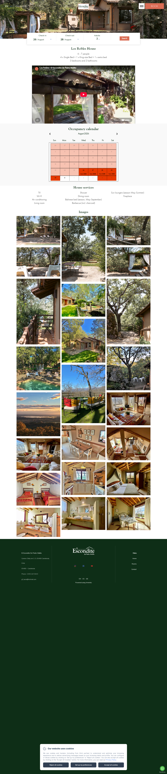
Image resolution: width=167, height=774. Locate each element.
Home (134, 558)
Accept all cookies (111, 765)
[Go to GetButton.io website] (162, 772)
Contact (134, 569)
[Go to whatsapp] (162, 768)
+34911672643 (21, 6)
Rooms (134, 564)
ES (83, 579)
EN (80, 579)
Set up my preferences (83, 765)
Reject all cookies (56, 765)
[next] (117, 134)
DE (87, 579)
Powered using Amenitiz (83, 583)
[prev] (50, 134)
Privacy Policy (111, 760)
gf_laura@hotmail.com (28, 579)
